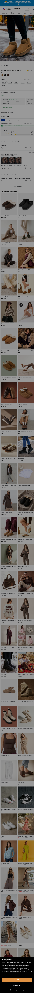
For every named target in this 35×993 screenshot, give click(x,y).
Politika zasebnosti (26, 973)
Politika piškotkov (15, 973)
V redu (16, 980)
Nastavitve (17, 985)
